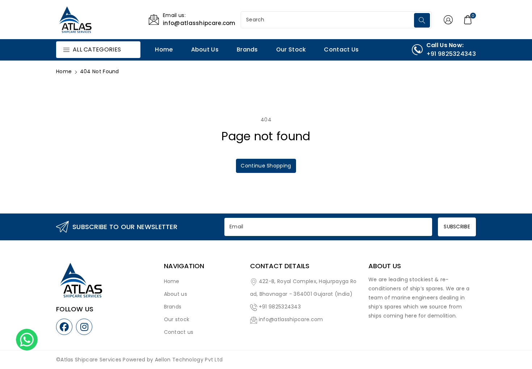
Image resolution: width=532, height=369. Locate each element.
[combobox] (328, 20)
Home (64, 71)
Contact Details (279, 266)
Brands (173, 306)
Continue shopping (266, 165)
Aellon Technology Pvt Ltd (189, 359)
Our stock (177, 319)
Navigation (184, 266)
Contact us (179, 332)
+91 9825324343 (280, 306)
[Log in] (448, 20)
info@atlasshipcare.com (291, 319)
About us (175, 294)
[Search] (422, 20)
